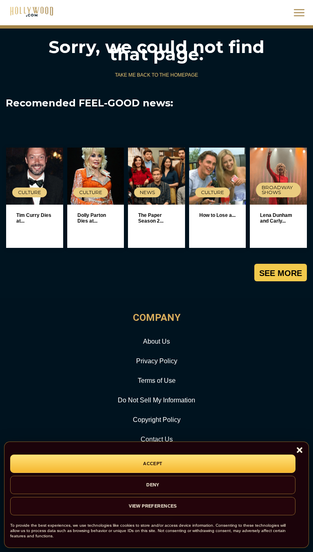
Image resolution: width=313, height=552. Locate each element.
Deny (152, 484)
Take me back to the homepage (156, 75)
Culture (29, 192)
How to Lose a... (217, 215)
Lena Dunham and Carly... (276, 218)
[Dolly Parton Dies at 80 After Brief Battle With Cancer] (95, 176)
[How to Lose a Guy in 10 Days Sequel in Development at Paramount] (217, 176)
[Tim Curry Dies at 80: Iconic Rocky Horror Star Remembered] (34, 176)
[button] (299, 450)
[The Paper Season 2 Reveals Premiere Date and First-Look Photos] (156, 176)
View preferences (153, 505)
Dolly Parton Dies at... (91, 218)
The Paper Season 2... (150, 218)
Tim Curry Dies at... (33, 218)
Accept (153, 463)
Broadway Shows (277, 189)
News (147, 192)
